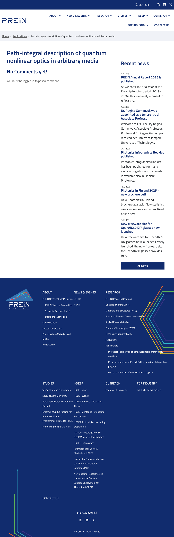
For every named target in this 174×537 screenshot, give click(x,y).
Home (5, 36)
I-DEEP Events (81, 395)
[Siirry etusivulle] (14, 20)
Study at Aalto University (54, 395)
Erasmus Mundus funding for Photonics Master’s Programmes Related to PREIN (57, 416)
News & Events (77, 16)
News (77, 304)
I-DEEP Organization (84, 443)
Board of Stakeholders (56, 316)
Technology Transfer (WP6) (119, 334)
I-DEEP (140, 16)
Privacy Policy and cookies (87, 531)
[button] (142, 5)
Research (102, 16)
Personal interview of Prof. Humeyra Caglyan (130, 372)
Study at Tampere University (56, 390)
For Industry (136, 25)
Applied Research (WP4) (117, 322)
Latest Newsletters (52, 328)
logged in (28, 81)
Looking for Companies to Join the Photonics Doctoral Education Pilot (89, 463)
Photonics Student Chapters (56, 426)
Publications (20, 36)
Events (77, 299)
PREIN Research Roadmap (119, 299)
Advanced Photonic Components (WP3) (125, 316)
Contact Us (161, 25)
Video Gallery (48, 344)
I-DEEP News (80, 390)
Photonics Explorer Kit (116, 390)
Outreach (160, 16)
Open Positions (50, 322)
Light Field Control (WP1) (118, 304)
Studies (123, 16)
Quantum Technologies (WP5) (120, 328)
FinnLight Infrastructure (149, 390)
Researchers (112, 345)
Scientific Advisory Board (57, 311)
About (53, 16)
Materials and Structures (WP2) (121, 310)
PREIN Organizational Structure (58, 299)
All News (142, 266)
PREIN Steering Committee (58, 305)
